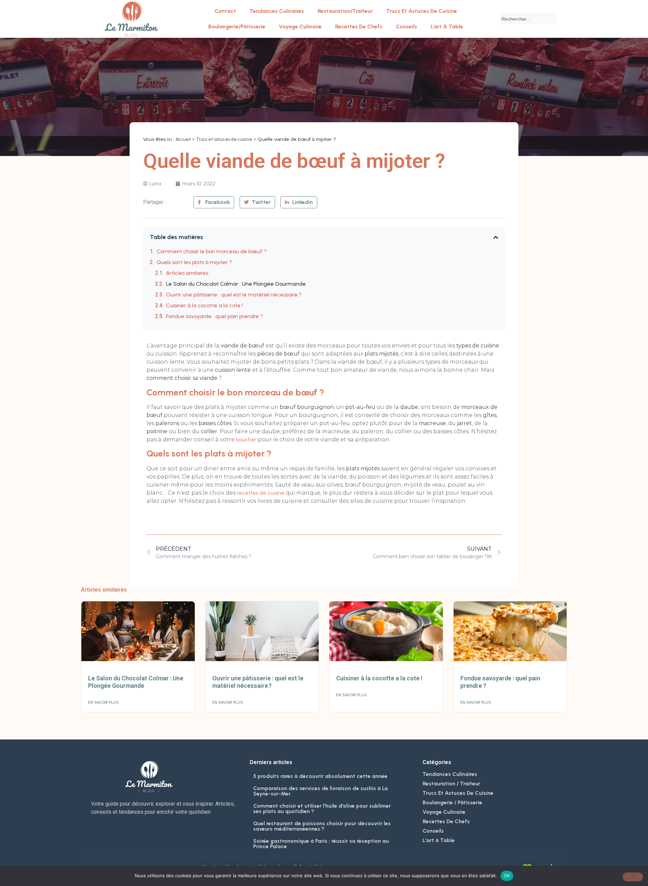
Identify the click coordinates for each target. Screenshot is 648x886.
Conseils (406, 26)
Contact (225, 11)
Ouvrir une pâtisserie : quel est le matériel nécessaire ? (233, 294)
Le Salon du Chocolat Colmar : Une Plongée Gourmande (236, 284)
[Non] (633, 876)
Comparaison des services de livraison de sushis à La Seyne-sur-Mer (320, 791)
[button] (495, 237)
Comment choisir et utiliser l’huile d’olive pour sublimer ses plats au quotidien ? (322, 808)
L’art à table (447, 26)
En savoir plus (103, 702)
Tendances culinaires (276, 11)
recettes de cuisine (261, 493)
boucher (246, 439)
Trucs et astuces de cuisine (421, 11)
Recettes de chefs (358, 26)
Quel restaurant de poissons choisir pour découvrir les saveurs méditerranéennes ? (322, 826)
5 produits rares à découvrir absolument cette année (320, 776)
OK (507, 875)
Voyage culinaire (300, 26)
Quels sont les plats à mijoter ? (194, 262)
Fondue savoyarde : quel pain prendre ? (214, 316)
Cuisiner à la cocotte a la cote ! (205, 305)
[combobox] (528, 19)
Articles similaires (187, 273)
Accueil (183, 139)
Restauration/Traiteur (345, 11)
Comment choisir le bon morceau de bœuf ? (212, 251)
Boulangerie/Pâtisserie (236, 26)
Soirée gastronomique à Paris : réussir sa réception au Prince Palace (321, 844)
